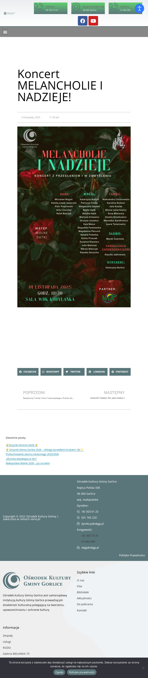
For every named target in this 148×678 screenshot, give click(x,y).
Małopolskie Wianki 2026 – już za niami (28, 463)
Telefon (49, 6)
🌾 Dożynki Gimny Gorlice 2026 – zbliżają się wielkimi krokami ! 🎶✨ (44, 449)
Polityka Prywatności (132, 555)
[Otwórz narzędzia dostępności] (139, 8)
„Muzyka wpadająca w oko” (21, 458)
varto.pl (35, 519)
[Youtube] (93, 21)
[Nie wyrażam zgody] (143, 668)
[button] (5, 32)
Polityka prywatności (82, 672)
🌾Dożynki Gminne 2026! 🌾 (22, 445)
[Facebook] (82, 21)
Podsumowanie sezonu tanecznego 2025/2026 (32, 454)
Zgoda (59, 672)
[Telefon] (39, 7)
